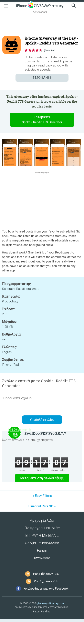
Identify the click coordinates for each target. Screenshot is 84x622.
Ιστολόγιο (42, 558)
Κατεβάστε (42, 119)
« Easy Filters (42, 496)
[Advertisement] (42, 23)
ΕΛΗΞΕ (42, 78)
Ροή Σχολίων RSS (46, 581)
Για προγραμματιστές (42, 528)
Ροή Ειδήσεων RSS (46, 574)
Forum (42, 550)
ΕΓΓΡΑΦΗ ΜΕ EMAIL (42, 535)
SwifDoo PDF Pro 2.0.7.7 (45, 433)
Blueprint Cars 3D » (42, 506)
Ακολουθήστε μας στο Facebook (46, 588)
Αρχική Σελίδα (42, 520)
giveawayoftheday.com (50, 603)
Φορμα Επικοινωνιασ (42, 543)
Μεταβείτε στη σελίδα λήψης (42, 478)
